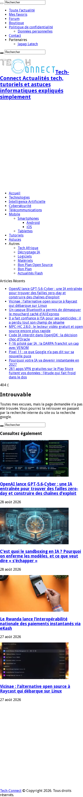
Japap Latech (28, 44)
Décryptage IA (29, 252)
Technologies (19, 197)
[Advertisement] (41, 146)
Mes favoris (18, 14)
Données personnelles (35, 31)
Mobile (14, 214)
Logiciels (25, 256)
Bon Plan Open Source (35, 265)
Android (33, 223)
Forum (14, 19)
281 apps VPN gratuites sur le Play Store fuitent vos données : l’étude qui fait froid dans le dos (42, 373)
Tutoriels (16, 235)
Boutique (16, 23)
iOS (29, 227)
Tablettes (25, 231)
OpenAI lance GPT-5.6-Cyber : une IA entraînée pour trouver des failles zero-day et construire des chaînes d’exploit (45, 293)
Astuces (15, 239)
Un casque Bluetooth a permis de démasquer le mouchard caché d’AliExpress (45, 312)
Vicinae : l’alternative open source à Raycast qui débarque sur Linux (43, 303)
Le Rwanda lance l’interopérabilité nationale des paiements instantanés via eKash (40, 624)
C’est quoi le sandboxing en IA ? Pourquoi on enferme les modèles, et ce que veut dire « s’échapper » (40, 556)
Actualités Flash (30, 273)
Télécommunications (25, 210)
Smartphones (28, 218)
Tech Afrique (28, 248)
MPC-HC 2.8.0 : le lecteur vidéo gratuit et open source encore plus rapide (46, 329)
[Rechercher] (2, 3)
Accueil (14, 193)
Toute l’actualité (22, 10)
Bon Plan (25, 269)
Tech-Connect (10, 791)
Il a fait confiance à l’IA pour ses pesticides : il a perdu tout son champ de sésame (45, 320)
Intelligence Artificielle (27, 202)
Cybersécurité (20, 206)
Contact (15, 35)
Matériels (25, 260)
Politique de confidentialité (31, 27)
